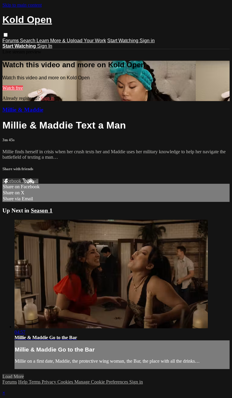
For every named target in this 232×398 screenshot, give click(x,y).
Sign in (147, 40)
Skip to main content (22, 5)
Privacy (49, 381)
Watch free (12, 88)
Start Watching (123, 40)
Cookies (65, 381)
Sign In (44, 46)
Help (23, 381)
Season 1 (42, 210)
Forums (11, 40)
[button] (6, 35)
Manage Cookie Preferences (101, 381)
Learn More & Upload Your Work (71, 40)
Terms (35, 381)
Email (32, 180)
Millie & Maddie (22, 110)
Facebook (12, 180)
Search (28, 40)
